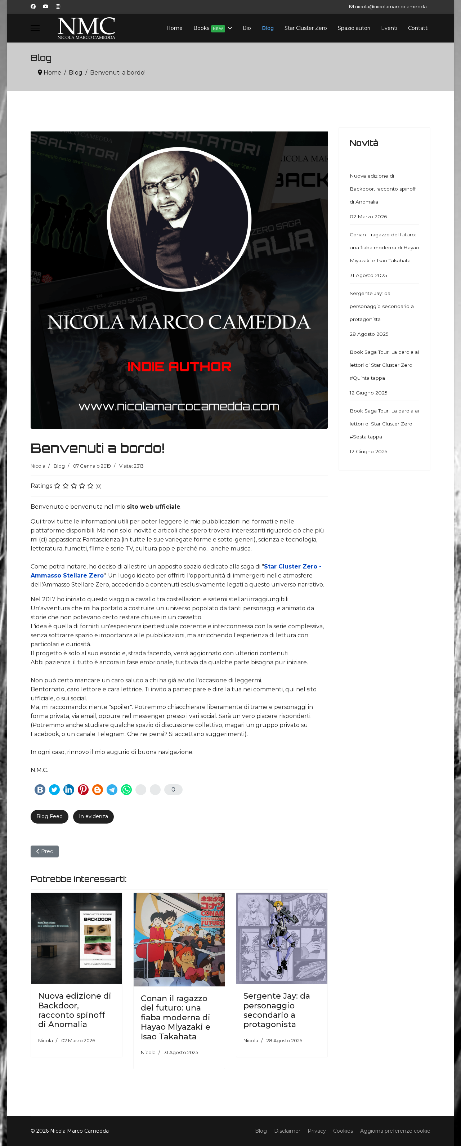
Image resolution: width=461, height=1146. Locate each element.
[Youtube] (46, 6)
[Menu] (35, 28)
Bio (247, 28)
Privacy (317, 1131)
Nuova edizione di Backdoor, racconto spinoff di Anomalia (74, 1010)
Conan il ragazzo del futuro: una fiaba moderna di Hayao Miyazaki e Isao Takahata (175, 1018)
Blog (268, 28)
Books (208, 28)
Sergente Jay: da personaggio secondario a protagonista (276, 1010)
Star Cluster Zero (306, 28)
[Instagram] (58, 6)
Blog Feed (49, 816)
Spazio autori (354, 28)
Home (174, 28)
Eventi (389, 28)
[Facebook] (33, 6)
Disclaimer (287, 1131)
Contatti (418, 28)
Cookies (343, 1131)
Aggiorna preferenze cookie (395, 1131)
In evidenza (93, 816)
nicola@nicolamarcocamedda (391, 6)
